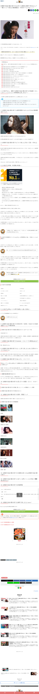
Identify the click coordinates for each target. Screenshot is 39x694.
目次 (4, 62)
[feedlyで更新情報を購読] (18, 588)
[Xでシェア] (29, 10)
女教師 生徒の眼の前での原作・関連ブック (10, 80)
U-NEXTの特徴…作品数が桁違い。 (9, 69)
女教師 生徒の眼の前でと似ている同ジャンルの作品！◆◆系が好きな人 (15, 83)
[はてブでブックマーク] (33, 10)
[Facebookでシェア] (31, 10)
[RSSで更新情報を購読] (20, 588)
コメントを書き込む (20, 682)
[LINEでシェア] (35, 10)
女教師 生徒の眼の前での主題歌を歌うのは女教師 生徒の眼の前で (14, 82)
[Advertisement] (19, 16)
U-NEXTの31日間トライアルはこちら (19, 511)
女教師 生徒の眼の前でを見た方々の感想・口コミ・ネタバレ (13, 79)
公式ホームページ (33, 47)
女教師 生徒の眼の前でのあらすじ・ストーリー (11, 77)
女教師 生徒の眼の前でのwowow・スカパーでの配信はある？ (13, 74)
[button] (38, 10)
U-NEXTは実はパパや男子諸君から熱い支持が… (11, 71)
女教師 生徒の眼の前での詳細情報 (9, 85)
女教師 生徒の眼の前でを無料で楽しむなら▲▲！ (11, 86)
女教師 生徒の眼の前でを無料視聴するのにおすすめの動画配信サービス (15, 66)
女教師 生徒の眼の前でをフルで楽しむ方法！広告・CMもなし (13, 68)
